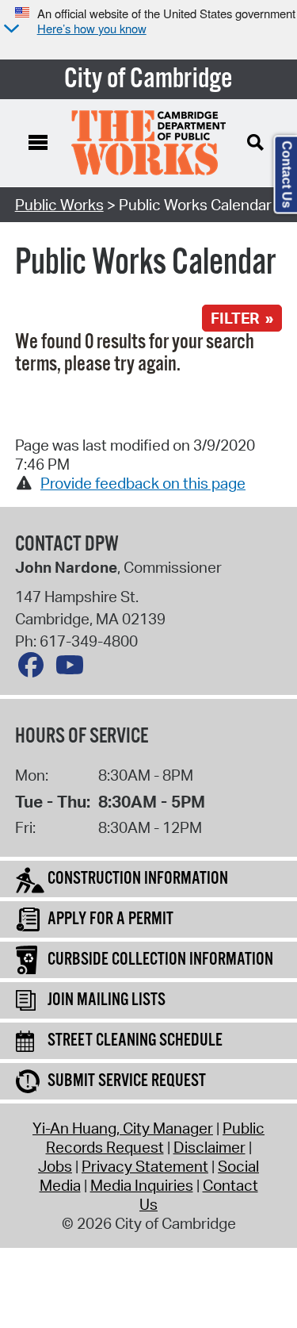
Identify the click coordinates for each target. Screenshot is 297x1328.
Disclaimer (209, 1147)
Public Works (59, 204)
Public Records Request (155, 1138)
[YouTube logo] (73, 668)
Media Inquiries (141, 1185)
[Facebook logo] (35, 668)
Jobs (55, 1166)
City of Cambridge (148, 79)
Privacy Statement (145, 1166)
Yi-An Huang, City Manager (122, 1128)
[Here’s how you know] (9, 29)
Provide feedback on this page (143, 483)
